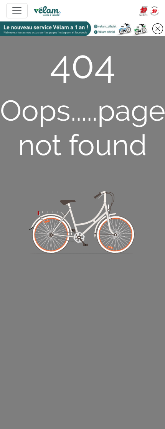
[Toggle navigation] (17, 10)
